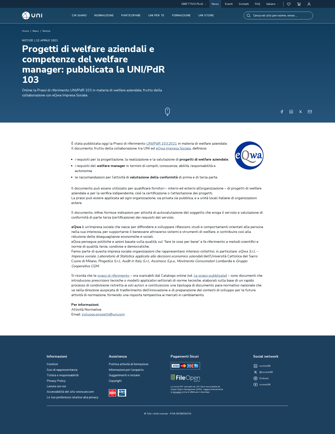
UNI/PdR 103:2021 (161, 143)
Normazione (104, 15)
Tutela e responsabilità (63, 375)
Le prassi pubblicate (210, 275)
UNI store (206, 15)
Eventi (229, 4)
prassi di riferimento (113, 275)
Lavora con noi (56, 386)
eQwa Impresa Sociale (173, 148)
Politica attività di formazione (129, 364)
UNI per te (156, 15)
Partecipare (131, 15)
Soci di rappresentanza (62, 370)
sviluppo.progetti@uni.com (103, 314)
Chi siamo (79, 15)
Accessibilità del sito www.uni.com (70, 392)
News (215, 4)
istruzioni (177, 392)
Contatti (244, 4)
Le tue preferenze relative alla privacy (72, 397)
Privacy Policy (56, 381)
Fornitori (52, 364)
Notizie (46, 31)
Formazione (181, 15)
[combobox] (273, 4)
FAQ (257, 4)
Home (25, 31)
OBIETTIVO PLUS (192, 4)
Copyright (115, 381)
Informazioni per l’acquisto (126, 370)
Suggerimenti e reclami (124, 375)
